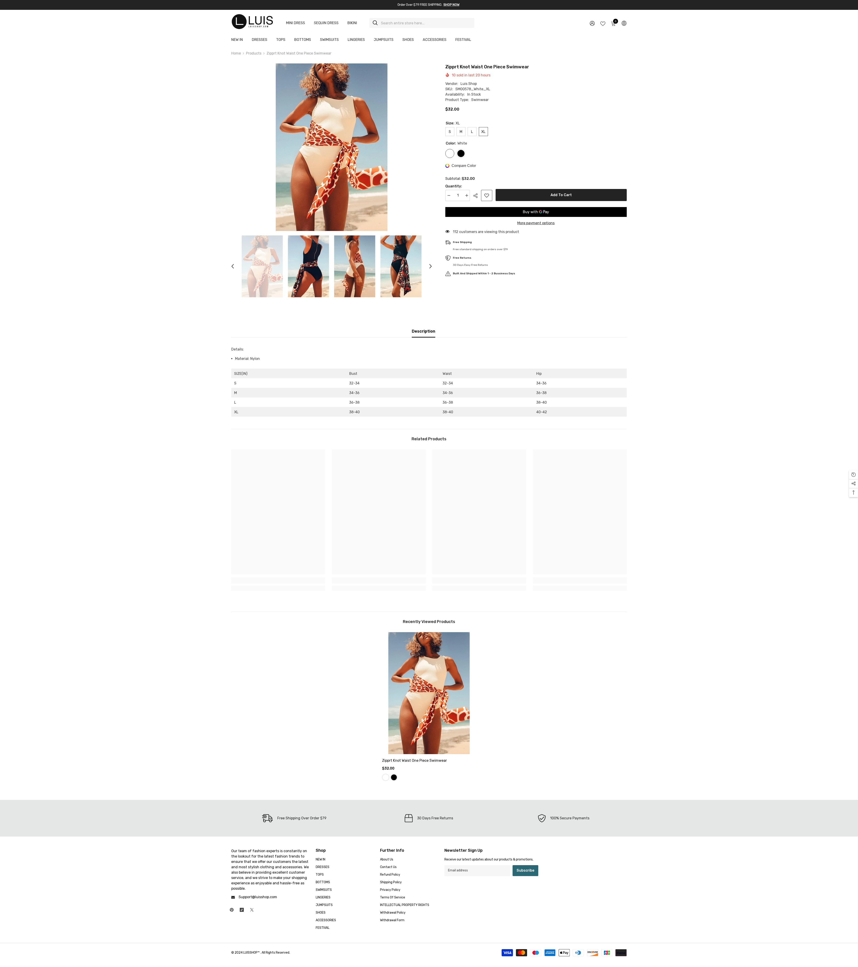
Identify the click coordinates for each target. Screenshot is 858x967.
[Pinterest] (231, 909)
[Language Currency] (624, 23)
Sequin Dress (326, 23)
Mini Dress (295, 23)
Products (253, 53)
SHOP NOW (451, 5)
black (393, 777)
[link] (278, 580)
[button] (232, 266)
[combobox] (426, 23)
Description (423, 331)
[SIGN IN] (592, 23)
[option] (331, 147)
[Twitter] (251, 909)
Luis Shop (469, 84)
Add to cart (560, 195)
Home (236, 53)
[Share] (477, 195)
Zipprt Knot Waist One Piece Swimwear (414, 760)
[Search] (421, 23)
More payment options (536, 223)
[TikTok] (241, 909)
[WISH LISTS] (602, 23)
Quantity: (453, 186)
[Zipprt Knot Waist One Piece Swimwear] (429, 693)
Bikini (352, 23)
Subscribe (525, 870)
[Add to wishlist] (486, 195)
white (385, 777)
